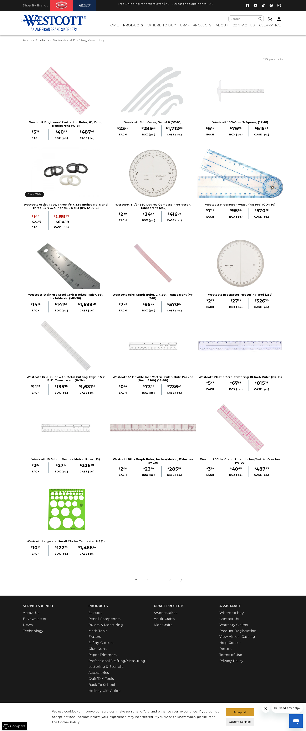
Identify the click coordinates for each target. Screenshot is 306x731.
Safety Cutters (101, 643)
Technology (33, 631)
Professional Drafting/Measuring (117, 661)
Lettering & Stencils (106, 667)
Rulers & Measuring (105, 625)
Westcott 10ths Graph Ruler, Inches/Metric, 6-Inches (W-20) (240, 460)
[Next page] (181, 580)
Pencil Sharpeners (104, 619)
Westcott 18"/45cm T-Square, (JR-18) (240, 122)
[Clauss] (61, 5)
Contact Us (229, 619)
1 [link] (125, 580)
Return (225, 649)
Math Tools (98, 631)
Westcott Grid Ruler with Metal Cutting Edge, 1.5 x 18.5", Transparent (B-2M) (66, 378)
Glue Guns (97, 649)
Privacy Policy (231, 661)
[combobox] (246, 18)
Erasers (94, 637)
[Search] (260, 19)
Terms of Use (230, 655)
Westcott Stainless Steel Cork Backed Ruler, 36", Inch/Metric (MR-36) (65, 296)
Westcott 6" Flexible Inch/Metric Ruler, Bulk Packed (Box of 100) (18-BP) (153, 378)
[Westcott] (84, 5)
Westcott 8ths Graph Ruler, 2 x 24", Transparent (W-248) (153, 296)
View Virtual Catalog (237, 637)
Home (27, 40)
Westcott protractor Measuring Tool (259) (240, 294)
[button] (133, 28)
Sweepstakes (166, 613)
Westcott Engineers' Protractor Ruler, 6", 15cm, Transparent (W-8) (65, 123)
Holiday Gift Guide (104, 691)
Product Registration (238, 631)
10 (169, 580)
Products (42, 40)
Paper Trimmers (102, 655)
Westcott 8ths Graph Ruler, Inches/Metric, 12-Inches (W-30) (153, 460)
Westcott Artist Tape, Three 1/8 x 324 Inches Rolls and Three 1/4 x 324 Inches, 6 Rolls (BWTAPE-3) (66, 206)
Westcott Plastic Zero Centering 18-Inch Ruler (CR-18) (240, 377)
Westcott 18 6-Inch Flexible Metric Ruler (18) (65, 459)
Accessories (98, 673)
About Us (31, 613)
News (28, 625)
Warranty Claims (233, 625)
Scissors (95, 613)
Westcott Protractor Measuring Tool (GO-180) (240, 204)
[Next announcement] (227, 5)
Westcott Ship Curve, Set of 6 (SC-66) (153, 122)
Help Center (230, 643)
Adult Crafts (164, 619)
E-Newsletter (34, 619)
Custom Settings (240, 721)
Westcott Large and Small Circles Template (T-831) (66, 541)
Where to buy (231, 613)
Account (278, 19)
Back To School (101, 685)
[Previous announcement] (105, 5)
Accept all (240, 712)
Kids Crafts (163, 625)
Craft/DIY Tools (101, 679)
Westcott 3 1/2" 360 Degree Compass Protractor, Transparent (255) (153, 206)
